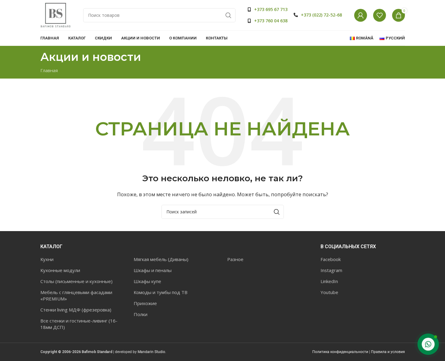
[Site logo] (55, 15)
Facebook (331, 259)
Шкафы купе (147, 281)
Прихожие (145, 303)
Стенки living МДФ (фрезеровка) (75, 310)
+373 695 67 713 (270, 9)
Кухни (47, 259)
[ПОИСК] (228, 15)
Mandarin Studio (151, 352)
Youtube (329, 292)
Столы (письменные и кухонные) (76, 281)
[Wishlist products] (379, 15)
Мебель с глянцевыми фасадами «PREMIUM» (76, 295)
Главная (49, 70)
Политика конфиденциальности (340, 352)
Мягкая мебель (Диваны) (161, 259)
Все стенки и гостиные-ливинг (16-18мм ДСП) (78, 324)
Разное (235, 259)
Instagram (331, 270)
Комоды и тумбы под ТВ (160, 292)
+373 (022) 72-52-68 (321, 15)
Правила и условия (388, 352)
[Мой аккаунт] (360, 15)
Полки (140, 314)
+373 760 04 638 (270, 21)
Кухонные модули (60, 270)
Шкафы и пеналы (153, 270)
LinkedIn (329, 281)
